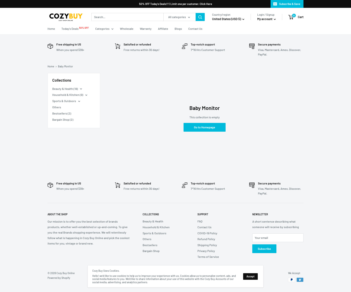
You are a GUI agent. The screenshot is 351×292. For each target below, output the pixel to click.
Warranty (146, 28)
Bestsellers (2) (61, 113)
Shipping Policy (207, 245)
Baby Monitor (65, 66)
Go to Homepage (204, 127)
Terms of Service (208, 256)
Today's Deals (75, 28)
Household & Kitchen (156, 227)
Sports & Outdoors (64, 101)
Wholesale (126, 28)
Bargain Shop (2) (62, 119)
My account (265, 19)
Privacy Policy (206, 251)
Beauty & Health (153, 221)
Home (51, 28)
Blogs (178, 28)
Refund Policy (206, 239)
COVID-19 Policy (207, 233)
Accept (250, 276)
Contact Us (195, 28)
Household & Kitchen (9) (68, 94)
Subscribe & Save (289, 3)
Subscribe (264, 248)
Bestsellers (150, 245)
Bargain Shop (151, 251)
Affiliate (163, 28)
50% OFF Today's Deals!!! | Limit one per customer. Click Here (175, 3)
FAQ (199, 221)
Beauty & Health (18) (65, 88)
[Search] (200, 17)
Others (56, 107)
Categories (102, 28)
